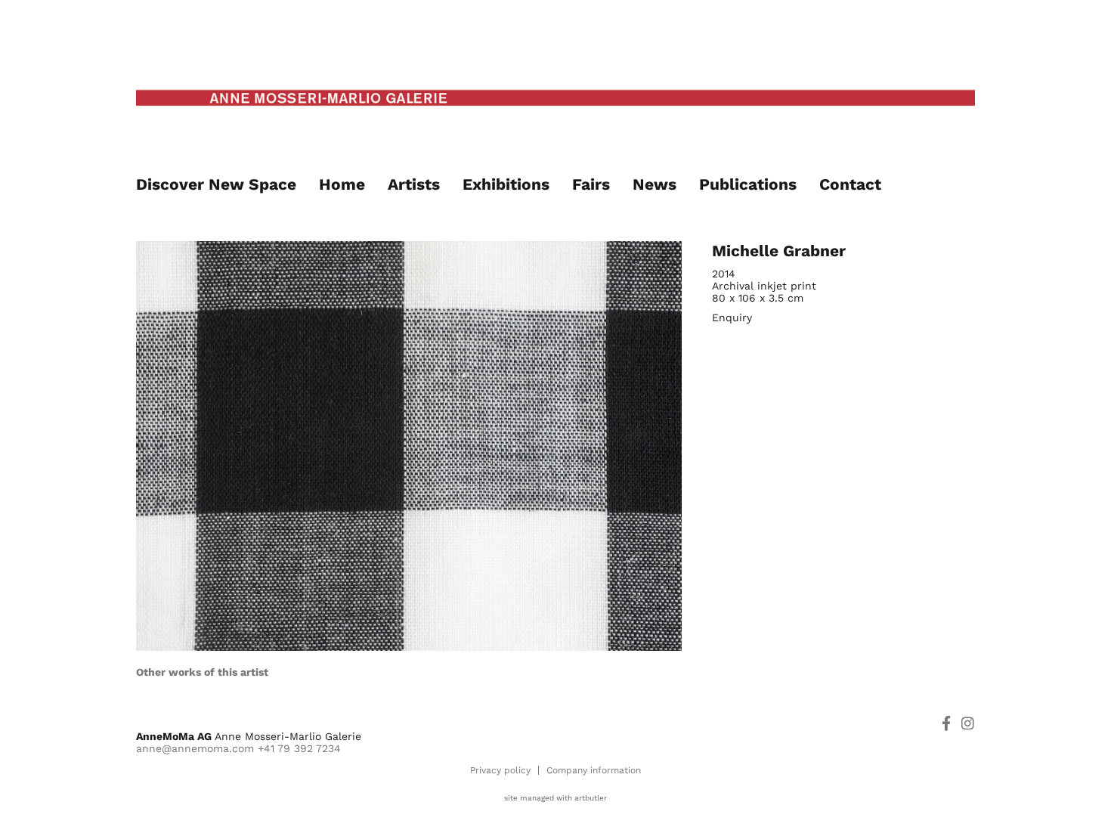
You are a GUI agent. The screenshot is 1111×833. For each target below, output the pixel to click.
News (654, 184)
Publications (748, 184)
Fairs (591, 184)
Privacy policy (500, 770)
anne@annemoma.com (195, 748)
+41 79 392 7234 (299, 748)
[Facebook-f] (946, 723)
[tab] (202, 672)
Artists (414, 184)
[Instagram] (968, 723)
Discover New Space (216, 184)
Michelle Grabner (779, 250)
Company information (593, 770)
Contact (850, 184)
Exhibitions (506, 184)
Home (342, 184)
